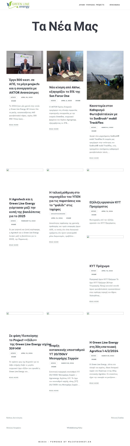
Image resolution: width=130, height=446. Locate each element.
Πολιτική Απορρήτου (13, 428)
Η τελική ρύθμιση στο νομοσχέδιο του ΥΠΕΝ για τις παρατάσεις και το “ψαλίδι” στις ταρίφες (65, 200)
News (13, 97)
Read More (13, 125)
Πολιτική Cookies (117, 418)
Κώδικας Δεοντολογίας (14, 418)
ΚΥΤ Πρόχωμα (99, 266)
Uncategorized (58, 214)
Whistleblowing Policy (74, 428)
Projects (100, 5)
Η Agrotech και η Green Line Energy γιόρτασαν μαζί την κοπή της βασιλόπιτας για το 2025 (24, 207)
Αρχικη (82, 5)
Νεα (107, 5)
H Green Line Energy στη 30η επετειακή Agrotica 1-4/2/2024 (104, 346)
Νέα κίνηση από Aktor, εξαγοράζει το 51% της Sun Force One (64, 91)
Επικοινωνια (115, 5)
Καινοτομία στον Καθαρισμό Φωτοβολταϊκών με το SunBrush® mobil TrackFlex (103, 114)
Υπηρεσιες (90, 5)
